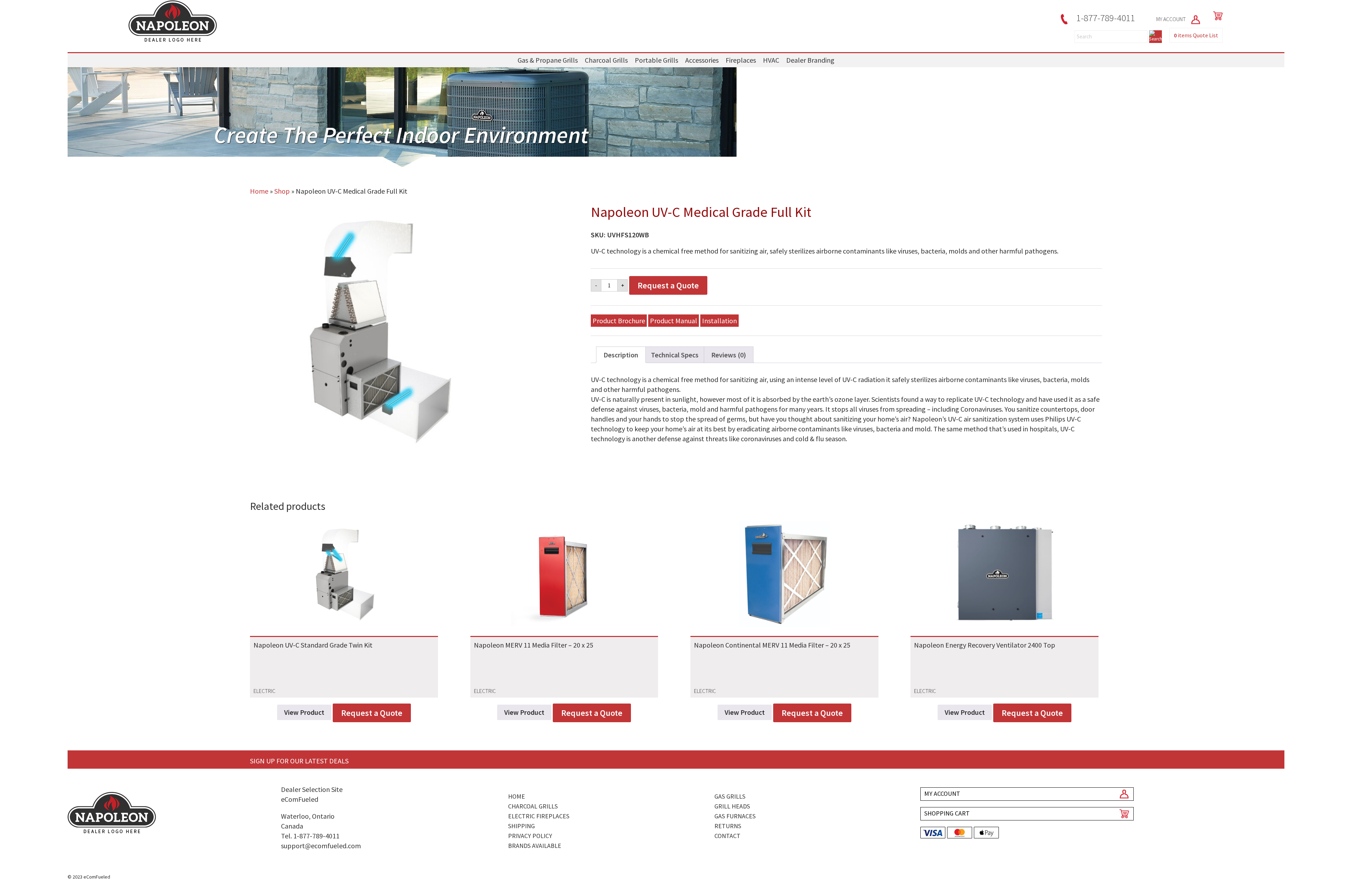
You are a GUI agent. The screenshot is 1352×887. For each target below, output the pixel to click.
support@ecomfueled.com (321, 845)
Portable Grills (656, 60)
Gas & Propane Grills (548, 60)
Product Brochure (619, 320)
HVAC (771, 60)
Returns (727, 826)
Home (259, 191)
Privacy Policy (530, 836)
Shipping (521, 826)
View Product (304, 712)
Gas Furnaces (735, 816)
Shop (282, 191)
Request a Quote (668, 285)
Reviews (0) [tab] (728, 354)
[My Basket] (1216, 16)
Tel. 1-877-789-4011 (310, 835)
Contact (727, 836)
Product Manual (673, 320)
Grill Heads (732, 806)
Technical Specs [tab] (675, 354)
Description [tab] (620, 354)
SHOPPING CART (947, 813)
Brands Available (534, 846)
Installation (719, 320)
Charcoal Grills (606, 60)
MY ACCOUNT (1171, 19)
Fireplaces (741, 60)
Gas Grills (729, 796)
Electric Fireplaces (538, 816)
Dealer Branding (810, 60)
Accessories (702, 60)
